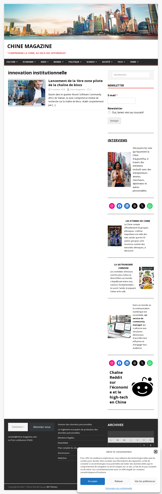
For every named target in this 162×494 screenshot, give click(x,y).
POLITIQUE (74, 62)
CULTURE (10, 62)
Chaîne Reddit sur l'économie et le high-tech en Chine (119, 387)
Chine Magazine (77, 89)
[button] (155, 451)
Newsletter (115, 108)
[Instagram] (112, 206)
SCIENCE (91, 62)
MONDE (57, 62)
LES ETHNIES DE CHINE (138, 220)
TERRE (133, 62)
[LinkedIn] (127, 206)
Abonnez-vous (41, 427)
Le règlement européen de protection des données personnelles (78, 431)
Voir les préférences (145, 481)
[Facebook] (119, 206)
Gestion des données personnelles (75, 424)
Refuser (119, 481)
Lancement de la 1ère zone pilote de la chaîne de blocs (75, 83)
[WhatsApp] (150, 206)
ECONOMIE (28, 62)
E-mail (113, 95)
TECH (120, 62)
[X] (142, 206)
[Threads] (134, 206)
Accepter (92, 481)
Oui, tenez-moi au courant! (127, 112)
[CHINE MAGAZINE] (81, 37)
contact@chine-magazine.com (22, 436)
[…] (54, 105)
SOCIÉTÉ (106, 62)
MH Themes (52, 487)
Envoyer (114, 120)
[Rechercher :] (131, 75)
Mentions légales (66, 437)
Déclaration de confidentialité (119, 488)
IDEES (43, 62)
